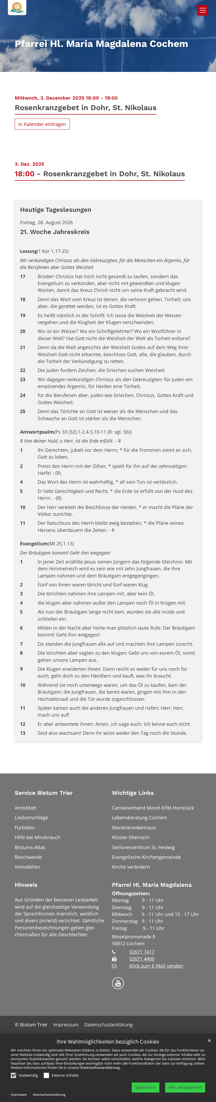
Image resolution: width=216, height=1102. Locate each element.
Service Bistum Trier (44, 793)
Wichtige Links (133, 793)
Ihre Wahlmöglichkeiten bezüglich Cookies (108, 1042)
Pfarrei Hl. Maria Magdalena (152, 884)
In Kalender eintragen (42, 124)
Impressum (19, 1094)
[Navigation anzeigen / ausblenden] (203, 10)
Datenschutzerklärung (100, 1067)
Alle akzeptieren (185, 1087)
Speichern (145, 1087)
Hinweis (26, 884)
